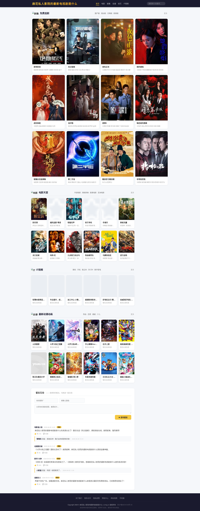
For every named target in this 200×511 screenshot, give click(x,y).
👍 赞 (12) (37, 434)
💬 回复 (45, 434)
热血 (84, 314)
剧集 (108, 3)
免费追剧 (44, 13)
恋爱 (89, 314)
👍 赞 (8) (37, 453)
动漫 (114, 3)
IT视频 (126, 3)
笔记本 (84, 269)
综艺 (120, 3)
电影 (103, 3)
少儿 (98, 314)
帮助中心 (105, 498)
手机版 (122, 498)
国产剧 (97, 13)
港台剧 (103, 13)
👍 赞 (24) (37, 465)
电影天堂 (43, 192)
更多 (165, 13)
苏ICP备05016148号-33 (124, 505)
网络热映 (85, 192)
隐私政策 (96, 498)
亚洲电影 (101, 192)
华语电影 (77, 192)
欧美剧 (116, 13)
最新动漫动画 (46, 314)
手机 (79, 269)
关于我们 (79, 498)
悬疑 (94, 314)
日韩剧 (109, 13)
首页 (97, 3)
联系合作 (87, 498)
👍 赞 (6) (37, 484)
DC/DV (90, 269)
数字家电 (97, 269)
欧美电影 (93, 192)
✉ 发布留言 (123, 417)
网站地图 (114, 498)
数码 (74, 269)
